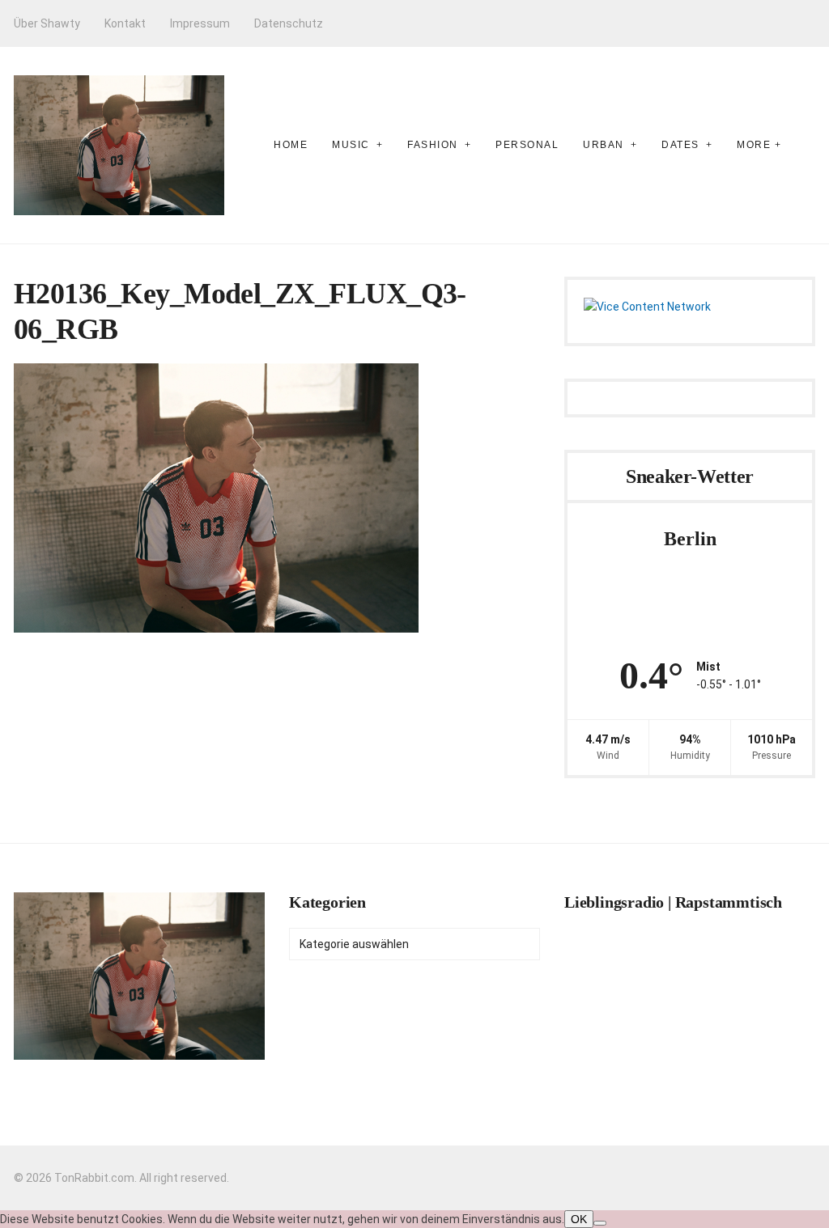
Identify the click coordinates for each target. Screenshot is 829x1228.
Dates (680, 144)
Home (291, 144)
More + (759, 144)
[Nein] (599, 1223)
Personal (527, 144)
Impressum (200, 23)
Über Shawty (47, 23)
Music (351, 144)
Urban (603, 144)
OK (579, 1219)
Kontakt (125, 23)
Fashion (432, 144)
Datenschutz (288, 23)
